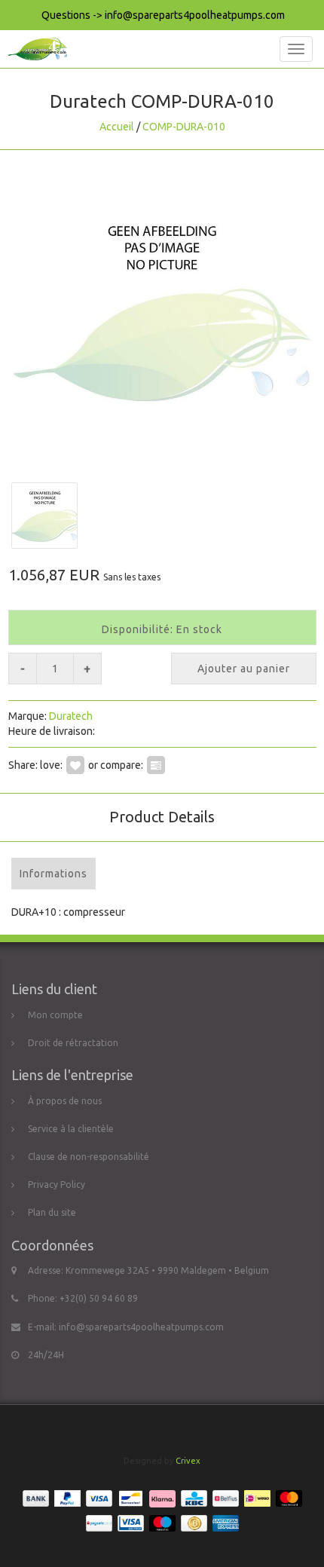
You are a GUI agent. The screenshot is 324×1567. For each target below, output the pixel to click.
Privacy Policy (56, 1184)
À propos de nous (65, 1101)
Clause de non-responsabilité (88, 1156)
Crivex (188, 1460)
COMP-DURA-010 (183, 127)
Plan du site (52, 1212)
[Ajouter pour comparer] (156, 765)
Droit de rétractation (73, 1043)
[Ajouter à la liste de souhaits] (75, 765)
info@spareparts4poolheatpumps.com (141, 1327)
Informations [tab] (53, 874)
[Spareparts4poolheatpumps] (33, 49)
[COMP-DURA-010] (162, 309)
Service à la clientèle (71, 1129)
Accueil (116, 127)
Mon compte (55, 1015)
